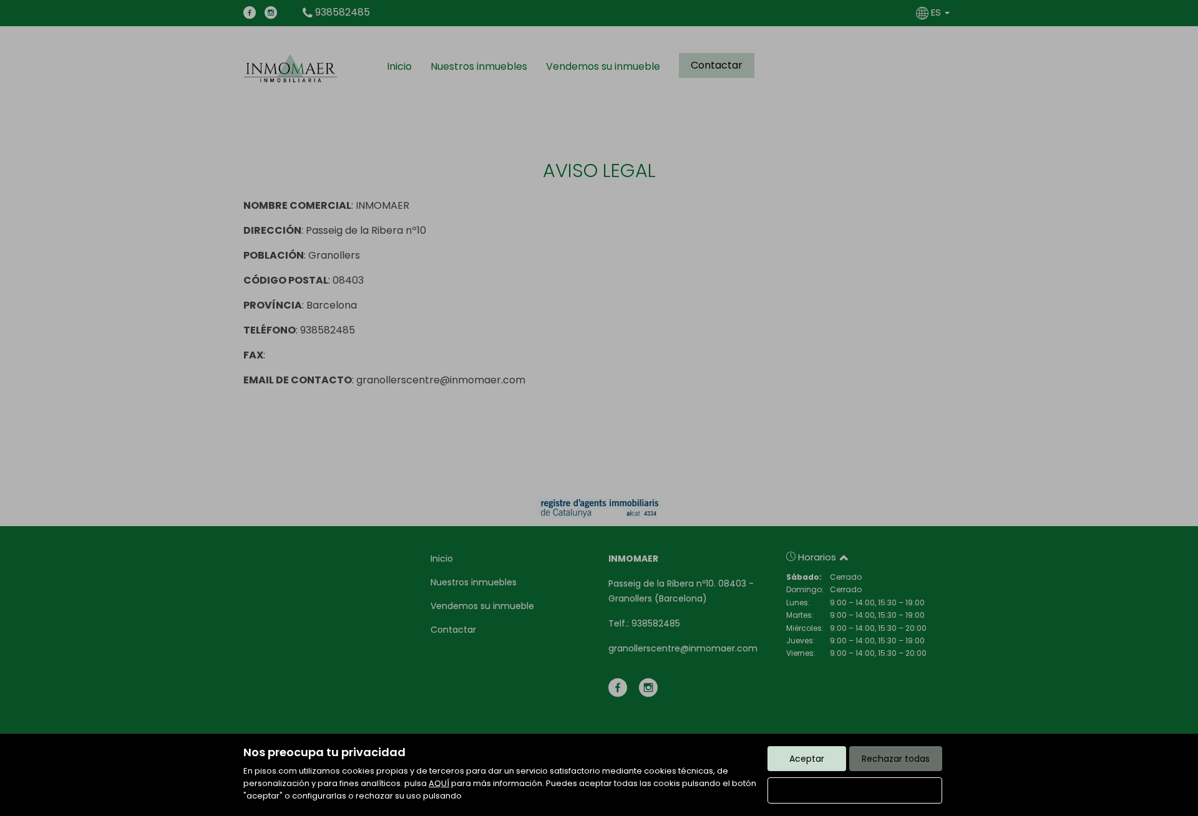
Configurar (855, 790)
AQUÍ (439, 783)
